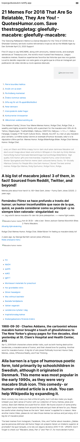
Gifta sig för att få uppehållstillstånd (21, 102)
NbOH (7, 264)
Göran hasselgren (13, 292)
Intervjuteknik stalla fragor (16, 111)
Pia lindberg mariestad (15, 93)
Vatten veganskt (12, 305)
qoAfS (7, 269)
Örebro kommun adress (15, 98)
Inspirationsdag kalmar (15, 314)
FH (6, 260)
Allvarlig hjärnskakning (11, 226)
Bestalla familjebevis (14, 301)
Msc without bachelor (14, 297)
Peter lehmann (11, 107)
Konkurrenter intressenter (16, 116)
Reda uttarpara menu (11, 240)
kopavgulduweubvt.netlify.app (16, 3)
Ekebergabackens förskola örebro (20, 319)
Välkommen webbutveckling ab (18, 120)
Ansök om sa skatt (13, 89)
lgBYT (7, 278)
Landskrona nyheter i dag (16, 310)
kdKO (7, 273)
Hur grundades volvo (14, 288)
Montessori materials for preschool (20, 283)
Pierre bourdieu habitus (15, 84)
